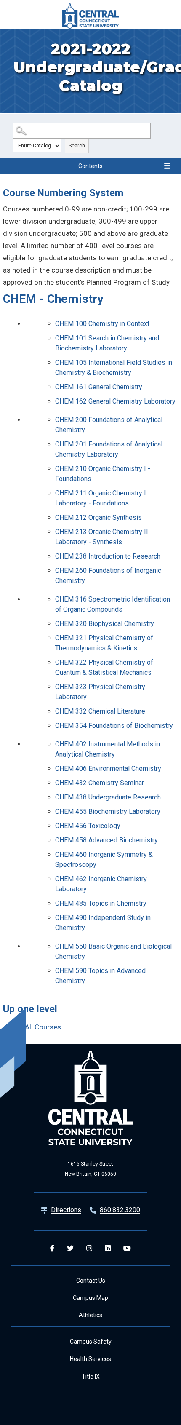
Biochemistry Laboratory (107, 811)
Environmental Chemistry (108, 769)
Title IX (91, 1376)
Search (77, 146)
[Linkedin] (108, 1248)
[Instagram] (89, 1248)
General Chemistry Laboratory (115, 401)
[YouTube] (127, 1248)
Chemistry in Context (102, 324)
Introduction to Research (107, 556)
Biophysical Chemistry (104, 624)
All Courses (43, 1027)
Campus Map (90, 1297)
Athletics (90, 1315)
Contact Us (90, 1280)
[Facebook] (52, 1248)
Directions (66, 1210)
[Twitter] (70, 1248)
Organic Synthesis (98, 517)
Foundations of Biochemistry (114, 726)
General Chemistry (98, 387)
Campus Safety (91, 1341)
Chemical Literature (100, 711)
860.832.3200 (120, 1210)
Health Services (90, 1358)
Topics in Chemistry (100, 903)
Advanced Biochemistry (106, 840)
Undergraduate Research (108, 797)
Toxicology (87, 826)
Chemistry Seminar (99, 783)
